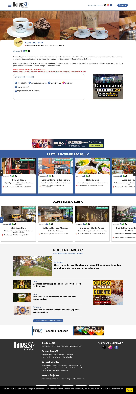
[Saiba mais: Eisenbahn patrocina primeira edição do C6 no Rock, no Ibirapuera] (22, 289)
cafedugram (69, 83)
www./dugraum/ (56, 83)
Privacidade (56, 346)
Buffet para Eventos (76, 368)
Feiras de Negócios (75, 365)
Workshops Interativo (61, 368)
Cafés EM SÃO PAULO (68, 202)
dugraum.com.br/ (23, 87)
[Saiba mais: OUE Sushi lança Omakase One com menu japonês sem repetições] (22, 314)
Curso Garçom (56, 357)
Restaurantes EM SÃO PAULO (68, 154)
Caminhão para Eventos (60, 370)
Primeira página (47, 354)
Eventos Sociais (46, 365)
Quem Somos (46, 346)
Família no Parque (65, 379)
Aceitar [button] (129, 390)
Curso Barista (70, 354)
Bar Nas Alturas (46, 370)
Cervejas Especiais (47, 368)
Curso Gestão (67, 357)
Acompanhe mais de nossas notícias (48, 321)
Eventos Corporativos (60, 365)
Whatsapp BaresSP (76, 346)
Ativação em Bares (79, 379)
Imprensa (65, 346)
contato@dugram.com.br (39, 83)
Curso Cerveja (46, 357)
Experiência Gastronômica (50, 379)
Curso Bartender (59, 354)
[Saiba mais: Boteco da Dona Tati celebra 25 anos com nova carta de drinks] (22, 301)
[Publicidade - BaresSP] (108, 86)
